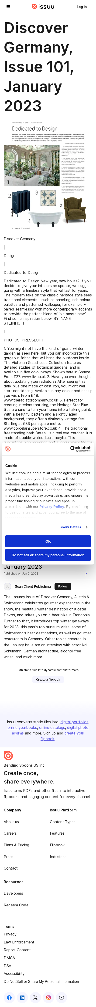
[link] (81, 6)
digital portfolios (74, 721)
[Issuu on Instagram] (48, 997)
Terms (9, 926)
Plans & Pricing (16, 845)
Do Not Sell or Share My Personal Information (41, 982)
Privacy (10, 934)
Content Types (62, 821)
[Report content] (87, 574)
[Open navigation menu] (8, 6)
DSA (7, 965)
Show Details (70, 527)
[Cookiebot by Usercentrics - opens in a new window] (70, 449)
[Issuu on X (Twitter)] (35, 997)
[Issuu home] (43, 6)
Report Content (17, 949)
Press (8, 856)
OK (48, 541)
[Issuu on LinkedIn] (22, 997)
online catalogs (52, 727)
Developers (13, 893)
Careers (10, 833)
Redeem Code (16, 905)
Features (57, 833)
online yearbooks (22, 727)
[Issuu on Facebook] (9, 997)
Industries (58, 856)
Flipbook (57, 845)
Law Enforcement (19, 942)
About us (11, 821)
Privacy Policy (51, 507)
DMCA (9, 957)
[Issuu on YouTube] (61, 997)
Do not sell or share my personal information (48, 555)
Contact (11, 868)
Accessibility (14, 973)
